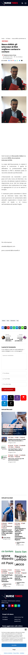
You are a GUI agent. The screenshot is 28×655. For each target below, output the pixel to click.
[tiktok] (3, 609)
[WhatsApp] (15, 605)
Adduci (3, 320)
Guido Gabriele (8, 433)
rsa (17, 320)
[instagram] (9, 605)
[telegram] (19, 605)
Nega (14, 649)
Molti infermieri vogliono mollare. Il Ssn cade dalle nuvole (13, 430)
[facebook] (3, 605)
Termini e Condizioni (8, 653)
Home (3, 38)
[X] (6, 605)
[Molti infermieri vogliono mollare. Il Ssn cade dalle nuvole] (14, 423)
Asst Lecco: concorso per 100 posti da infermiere (16, 459)
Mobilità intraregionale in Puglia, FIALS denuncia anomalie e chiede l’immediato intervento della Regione (17, 440)
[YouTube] (12, 605)
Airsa (8, 320)
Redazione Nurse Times (10, 55)
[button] (25, 629)
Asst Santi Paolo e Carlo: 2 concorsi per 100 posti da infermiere (15, 449)
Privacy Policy (16, 653)
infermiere (13, 320)
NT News (8, 38)
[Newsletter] (6, 609)
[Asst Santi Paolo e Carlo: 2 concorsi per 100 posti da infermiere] (4, 447)
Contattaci (22, 653)
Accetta (14, 645)
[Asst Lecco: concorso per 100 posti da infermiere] (4, 457)
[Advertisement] (14, 22)
